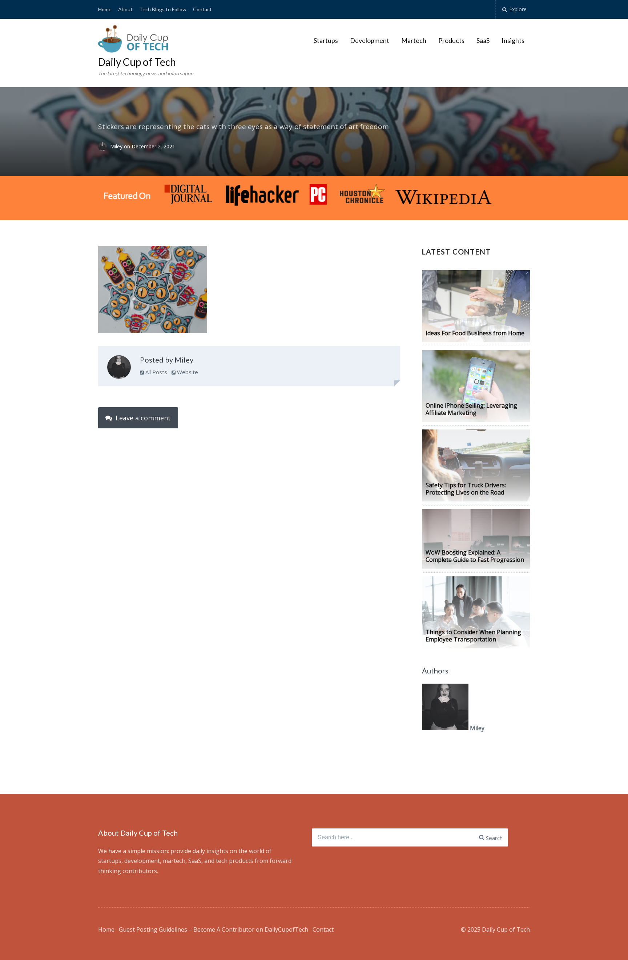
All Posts (155, 372)
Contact (202, 9)
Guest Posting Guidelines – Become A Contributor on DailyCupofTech (213, 929)
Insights (513, 40)
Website (187, 372)
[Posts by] (104, 146)
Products (451, 40)
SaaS (483, 40)
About (125, 9)
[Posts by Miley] (119, 368)
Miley (117, 146)
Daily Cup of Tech (137, 62)
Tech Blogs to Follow (162, 9)
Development (369, 40)
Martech (413, 40)
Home (105, 9)
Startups (326, 40)
